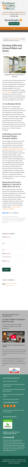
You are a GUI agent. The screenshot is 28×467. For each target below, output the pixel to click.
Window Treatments (13, 216)
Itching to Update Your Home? (10, 381)
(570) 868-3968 (14, 16)
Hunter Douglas (6, 92)
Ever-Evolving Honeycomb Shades (11, 399)
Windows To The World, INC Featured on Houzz (11, 284)
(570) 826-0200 (14, 14)
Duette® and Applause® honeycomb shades (13, 149)
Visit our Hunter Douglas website (11, 440)
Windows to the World (14, 6)
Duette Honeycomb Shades (15, 218)
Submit (6, 269)
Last (3, 249)
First (3, 243)
